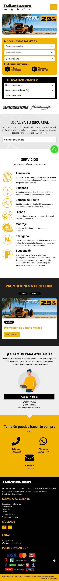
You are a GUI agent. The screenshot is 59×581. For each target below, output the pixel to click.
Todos (23, 293)
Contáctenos (7, 506)
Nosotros (6, 509)
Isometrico (53, 579)
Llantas (35, 293)
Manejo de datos (9, 540)
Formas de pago (8, 514)
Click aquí (29, 467)
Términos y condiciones (11, 543)
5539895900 (15, 450)
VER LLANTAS (12, 334)
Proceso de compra (10, 517)
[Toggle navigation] (53, 7)
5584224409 (30, 405)
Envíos (4, 512)
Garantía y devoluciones (11, 504)
